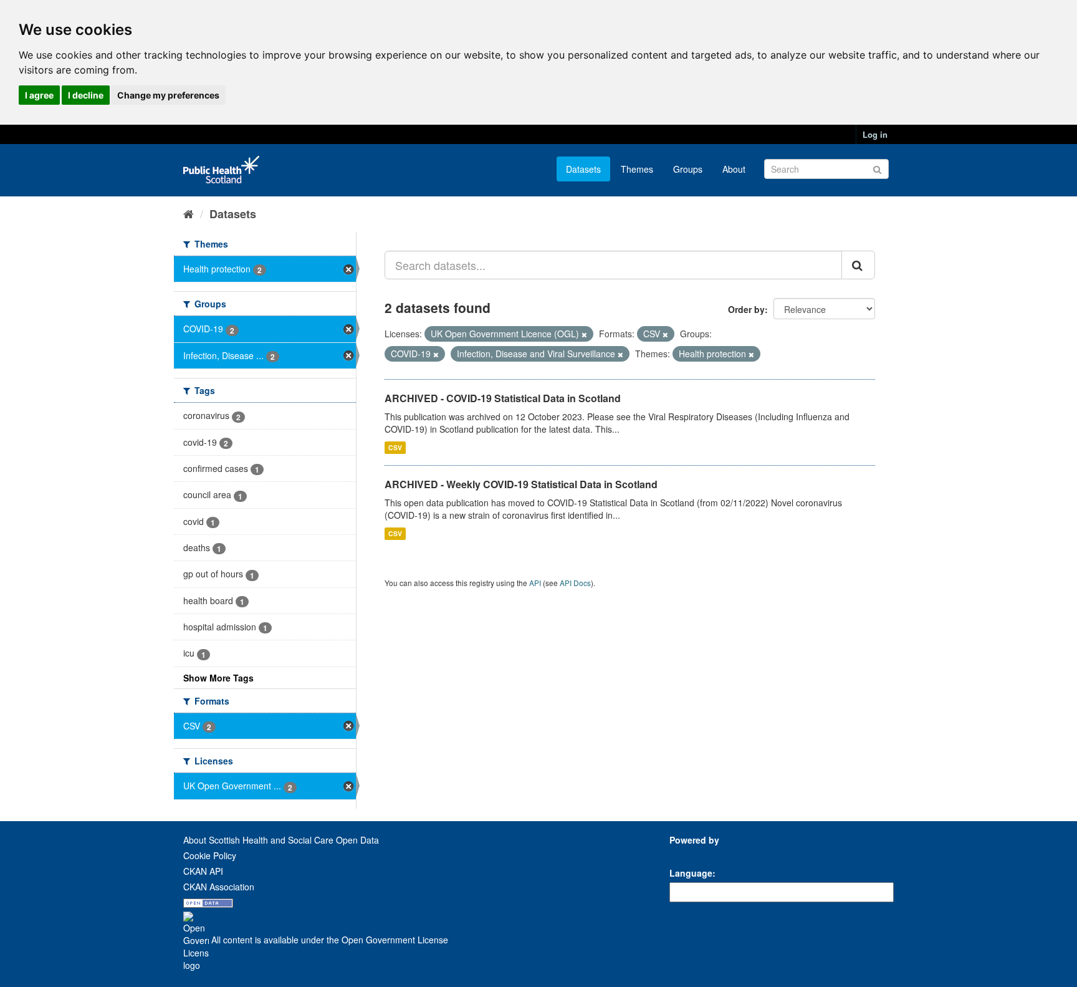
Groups (687, 169)
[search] (858, 265)
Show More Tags (218, 678)
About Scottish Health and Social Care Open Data (281, 840)
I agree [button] (39, 95)
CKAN (690, 853)
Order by (746, 309)
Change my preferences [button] (168, 95)
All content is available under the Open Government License (328, 939)
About (733, 169)
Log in (875, 134)
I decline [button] (85, 95)
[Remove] (584, 334)
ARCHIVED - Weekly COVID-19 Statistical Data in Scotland (521, 484)
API (535, 582)
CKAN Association (218, 886)
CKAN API (203, 871)
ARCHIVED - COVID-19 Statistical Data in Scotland (503, 398)
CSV (395, 447)
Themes (637, 169)
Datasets (583, 169)
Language (690, 873)
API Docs (575, 582)
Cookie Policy (209, 855)
